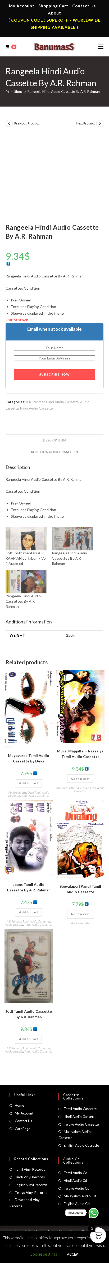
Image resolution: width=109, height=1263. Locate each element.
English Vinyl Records (31, 1185)
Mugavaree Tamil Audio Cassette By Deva (28, 758)
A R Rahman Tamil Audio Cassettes (28, 921)
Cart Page (22, 1129)
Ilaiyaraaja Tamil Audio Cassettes (89, 789)
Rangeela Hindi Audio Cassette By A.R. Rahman (64, 91)
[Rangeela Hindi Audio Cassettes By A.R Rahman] (72, 539)
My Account (21, 5)
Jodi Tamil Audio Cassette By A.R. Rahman (29, 1014)
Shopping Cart (53, 5)
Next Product (85, 123)
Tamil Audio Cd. (76, 1173)
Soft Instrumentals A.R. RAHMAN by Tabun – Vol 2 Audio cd (26, 558)
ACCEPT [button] (73, 1254)
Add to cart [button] (28, 783)
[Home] (7, 91)
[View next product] (99, 123)
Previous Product (26, 123)
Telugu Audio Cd (76, 1188)
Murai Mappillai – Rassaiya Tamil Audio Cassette (80, 754)
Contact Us (84, 5)
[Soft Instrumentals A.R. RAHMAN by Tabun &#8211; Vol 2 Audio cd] (26, 539)
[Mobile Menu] (100, 47)
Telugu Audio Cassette (81, 1124)
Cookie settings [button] (43, 1254)
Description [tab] (54, 440)
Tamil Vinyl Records (30, 1169)
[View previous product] (9, 123)
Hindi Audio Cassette (36, 408)
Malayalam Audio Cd (80, 1196)
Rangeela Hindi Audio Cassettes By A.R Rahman (69, 558)
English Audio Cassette (81, 1145)
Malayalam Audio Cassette (74, 1135)
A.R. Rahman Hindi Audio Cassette (52, 402)
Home (19, 1105)
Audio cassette (17, 792)
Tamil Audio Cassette (80, 1109)
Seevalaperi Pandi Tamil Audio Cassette (80, 889)
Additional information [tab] (54, 452)
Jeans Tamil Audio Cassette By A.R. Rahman (29, 887)
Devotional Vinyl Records (25, 1203)
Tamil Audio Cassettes (35, 796)
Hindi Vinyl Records (30, 1177)
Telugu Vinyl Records (31, 1192)
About (54, 13)
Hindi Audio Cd (75, 1180)
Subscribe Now (54, 374)
